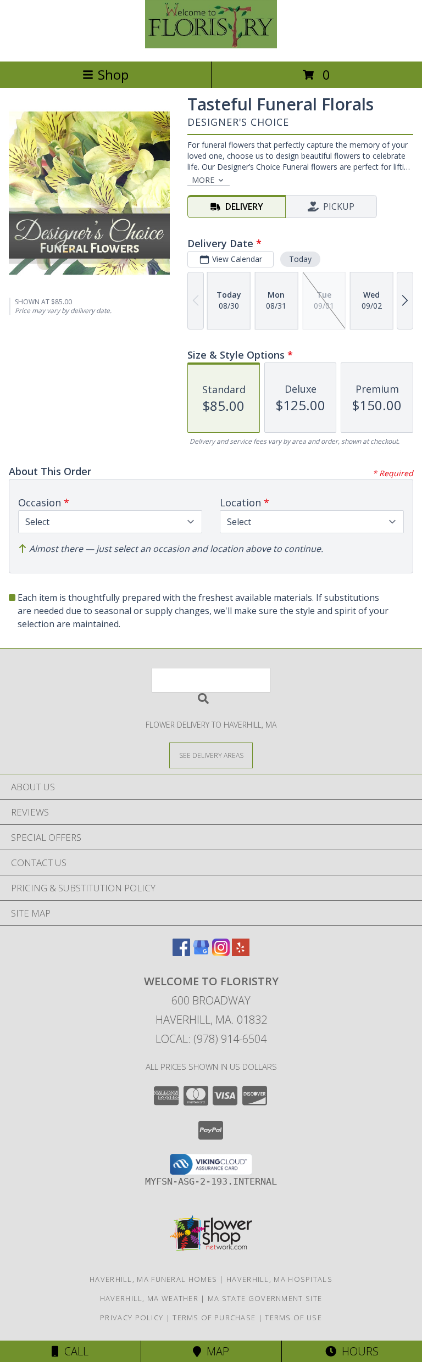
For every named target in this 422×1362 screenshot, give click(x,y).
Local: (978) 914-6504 (211, 1038)
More (203, 180)
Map (215, 1351)
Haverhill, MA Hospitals (279, 1279)
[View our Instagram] (221, 952)
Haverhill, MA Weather (149, 1298)
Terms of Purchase (214, 1317)
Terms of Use (293, 1317)
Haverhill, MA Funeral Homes (153, 1279)
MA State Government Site (265, 1298)
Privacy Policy (131, 1317)
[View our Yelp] (240, 952)
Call (73, 1351)
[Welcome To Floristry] (211, 45)
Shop (113, 74)
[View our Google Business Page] (201, 952)
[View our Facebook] (181, 952)
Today (300, 259)
